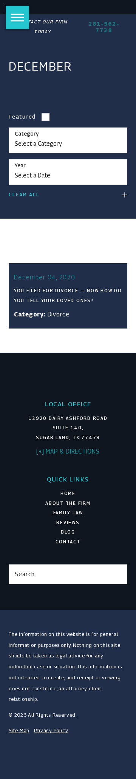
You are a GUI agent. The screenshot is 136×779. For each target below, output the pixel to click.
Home (68, 493)
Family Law (68, 512)
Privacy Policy (51, 730)
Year (20, 165)
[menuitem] (68, 494)
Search (25, 574)
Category (27, 134)
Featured (22, 116)
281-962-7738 (104, 27)
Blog (68, 532)
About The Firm (68, 503)
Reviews (67, 522)
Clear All (24, 194)
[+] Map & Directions (67, 451)
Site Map (19, 730)
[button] (17, 17)
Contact (68, 542)
